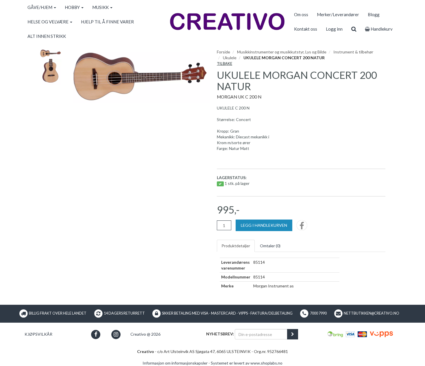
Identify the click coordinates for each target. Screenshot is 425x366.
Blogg (374, 14)
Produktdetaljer (235, 245)
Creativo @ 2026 (145, 334)
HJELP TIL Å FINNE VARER (107, 21)
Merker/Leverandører (338, 14)
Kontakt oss (305, 28)
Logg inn (334, 28)
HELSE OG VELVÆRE (48, 21)
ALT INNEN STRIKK (46, 36)
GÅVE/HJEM (40, 7)
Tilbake (224, 64)
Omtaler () (270, 245)
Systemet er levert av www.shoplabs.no (246, 363)
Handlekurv (381, 28)
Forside (223, 51)
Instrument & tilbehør (353, 51)
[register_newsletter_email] (292, 334)
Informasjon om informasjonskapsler (175, 363)
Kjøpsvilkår (38, 334)
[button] (96, 334)
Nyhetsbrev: (220, 333)
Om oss (301, 14)
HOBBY (73, 7)
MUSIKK (101, 7)
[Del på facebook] (302, 227)
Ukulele (229, 57)
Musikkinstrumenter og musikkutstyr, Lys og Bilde (281, 51)
